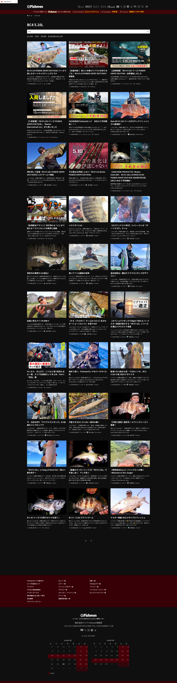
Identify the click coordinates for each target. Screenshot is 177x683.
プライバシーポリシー (34, 602)
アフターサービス (33, 593)
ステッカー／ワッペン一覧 (67, 593)
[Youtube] (117, 7)
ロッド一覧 (62, 581)
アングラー (30, 587)
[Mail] (139, 6)
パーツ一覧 (62, 596)
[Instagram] (125, 7)
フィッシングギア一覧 (65, 587)
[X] (121, 7)
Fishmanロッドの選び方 (35, 581)
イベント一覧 (94, 587)
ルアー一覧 (62, 584)
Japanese (7, 1)
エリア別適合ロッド (33, 584)
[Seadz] (111, 7)
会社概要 (30, 599)
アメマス (44, 36)
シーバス (30, 36)
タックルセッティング (55, 36)
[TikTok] (131, 7)
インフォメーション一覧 (98, 590)
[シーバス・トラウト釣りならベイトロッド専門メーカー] (88, 616)
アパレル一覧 (62, 590)
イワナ (37, 36)
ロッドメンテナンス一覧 (98, 593)
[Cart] (142, 7)
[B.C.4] (99, 7)
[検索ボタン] (148, 32)
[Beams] (80, 7)
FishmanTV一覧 (95, 584)
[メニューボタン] (146, 6)
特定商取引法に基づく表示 (36, 596)
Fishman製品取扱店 (34, 590)
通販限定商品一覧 (64, 599)
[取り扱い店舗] (135, 7)
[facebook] (128, 7)
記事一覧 (93, 581)
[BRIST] (88, 7)
